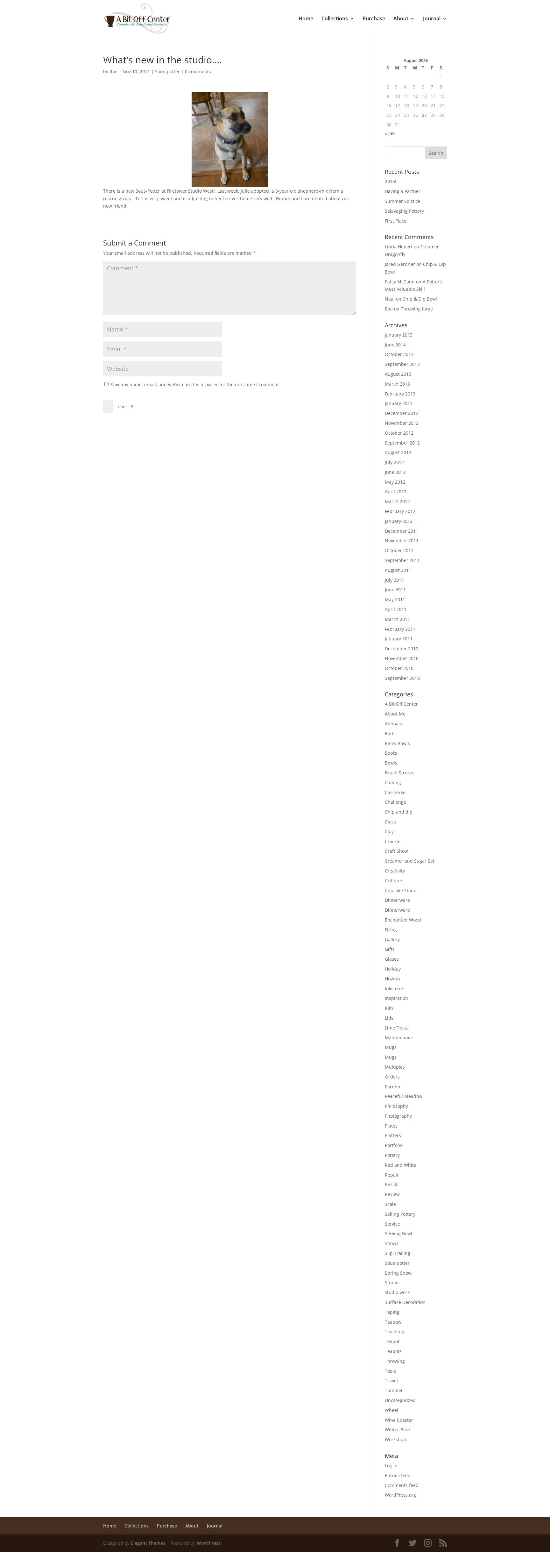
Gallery (392, 939)
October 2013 (399, 354)
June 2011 (395, 590)
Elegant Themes (148, 1543)
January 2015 (398, 335)
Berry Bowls (397, 743)
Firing (391, 930)
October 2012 (399, 433)
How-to (392, 979)
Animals (393, 724)
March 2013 (397, 384)
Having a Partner (402, 191)
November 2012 (402, 423)
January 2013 (398, 403)
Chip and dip (398, 812)
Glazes (392, 959)
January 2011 (398, 639)
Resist (391, 1184)
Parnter (393, 1087)
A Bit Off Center (401, 704)
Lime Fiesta (397, 1028)
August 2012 (398, 452)
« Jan (390, 133)
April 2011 (395, 609)
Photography (398, 1116)
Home (306, 19)
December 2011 (401, 531)
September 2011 (402, 560)
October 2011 (399, 550)
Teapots (393, 1351)
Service (392, 1224)
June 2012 (395, 472)
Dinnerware (397, 900)
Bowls (391, 763)
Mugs (391, 1047)
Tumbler (394, 1390)
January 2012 (398, 521)
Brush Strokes (399, 773)
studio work (397, 1292)
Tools (390, 1371)
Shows (391, 1243)
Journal (432, 19)
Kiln (389, 1008)
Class (390, 822)
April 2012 (395, 491)
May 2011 (395, 599)
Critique (393, 881)
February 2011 (400, 629)
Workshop (395, 1439)
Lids (389, 1018)
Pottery (392, 1155)
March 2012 (397, 501)
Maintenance (399, 1038)
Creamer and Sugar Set (409, 861)
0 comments (198, 71)
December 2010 (401, 648)
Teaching (394, 1331)
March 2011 (397, 619)
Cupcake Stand (401, 890)
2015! (390, 181)
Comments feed (402, 1485)
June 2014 (395, 345)
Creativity (395, 871)
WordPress (209, 1543)
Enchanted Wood (403, 920)
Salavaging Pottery (404, 211)
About (400, 19)
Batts (390, 733)
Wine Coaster (399, 1420)
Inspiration (396, 998)
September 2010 (402, 678)
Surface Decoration (405, 1302)
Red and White (400, 1165)
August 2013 (398, 374)
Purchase (374, 19)
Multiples (395, 1067)
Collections (334, 19)
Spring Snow (398, 1273)
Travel (391, 1381)
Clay (389, 832)
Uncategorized (400, 1400)
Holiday (393, 969)
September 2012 (402, 443)
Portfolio (394, 1145)
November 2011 (402, 541)
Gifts (390, 949)
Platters (393, 1135)
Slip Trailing (397, 1253)
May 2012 (395, 482)
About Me (395, 714)
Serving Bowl (398, 1233)
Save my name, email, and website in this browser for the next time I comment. (195, 384)
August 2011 (398, 570)
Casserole (395, 792)
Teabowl (394, 1322)
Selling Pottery (400, 1214)
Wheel (391, 1410)
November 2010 (402, 658)
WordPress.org (400, 1495)
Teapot (392, 1341)
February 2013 (400, 394)
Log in (391, 1466)
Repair (392, 1175)
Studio (391, 1282)
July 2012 (394, 462)
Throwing (395, 1361)
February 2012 (400, 511)
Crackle (392, 841)
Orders (392, 1077)
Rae (113, 71)
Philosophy (396, 1106)
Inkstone (394, 989)
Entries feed (398, 1475)
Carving (393, 783)
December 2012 (401, 413)
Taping (392, 1312)
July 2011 (394, 580)
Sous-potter (167, 71)
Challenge (395, 802)
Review (392, 1194)
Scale (390, 1204)
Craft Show (396, 851)
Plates (391, 1126)
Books (391, 753)
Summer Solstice (402, 201)
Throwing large (417, 309)
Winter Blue (397, 1430)
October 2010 (399, 668)
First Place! (396, 221)
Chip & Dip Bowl (420, 299)
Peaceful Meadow (403, 1096)
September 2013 (402, 364)
